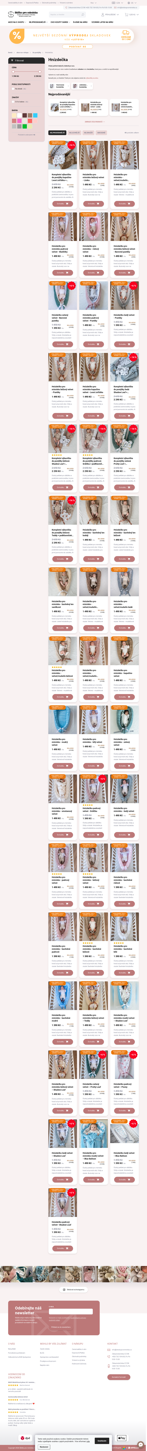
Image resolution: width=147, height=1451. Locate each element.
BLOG (42, 1353)
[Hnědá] (24, 115)
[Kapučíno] (30, 115)
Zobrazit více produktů (93, 121)
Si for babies (21, 102)
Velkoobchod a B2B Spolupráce (19, 1357)
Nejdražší (88, 133)
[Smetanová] (24, 121)
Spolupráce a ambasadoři (49, 1357)
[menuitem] (17, 22)
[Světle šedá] (14, 126)
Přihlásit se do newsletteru (61, 1327)
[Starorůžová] (30, 121)
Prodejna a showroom (48, 1361)
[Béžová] (14, 115)
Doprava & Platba (32, 3)
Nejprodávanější (57, 133)
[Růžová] (19, 121)
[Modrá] (35, 115)
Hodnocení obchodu (79, 1364)
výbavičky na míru (92, 78)
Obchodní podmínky (49, 3)
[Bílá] (19, 115)
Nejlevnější (74, 133)
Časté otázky (45, 1349)
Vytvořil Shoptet (115, 1448)
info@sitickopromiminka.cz (122, 1350)
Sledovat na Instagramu (75, 1290)
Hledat (83, 14)
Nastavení (44, 1447)
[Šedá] (19, 126)
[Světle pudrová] (35, 121)
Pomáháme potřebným (16, 1353)
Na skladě (20, 89)
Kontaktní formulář (119, 1377)
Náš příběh (12, 1349)
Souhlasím (102, 1441)
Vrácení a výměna (66, 3)
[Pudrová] (14, 121)
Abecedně (101, 133)
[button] (140, 1444)
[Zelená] (24, 126)
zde (88, 1441)
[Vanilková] (30, 126)
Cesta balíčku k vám (15, 3)
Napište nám (44, 1365)
